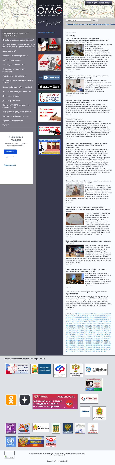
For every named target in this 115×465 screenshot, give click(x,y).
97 (66, 321)
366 (105, 349)
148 (110, 325)
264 (102, 338)
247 (102, 336)
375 (83, 351)
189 (83, 331)
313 (99, 344)
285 (70, 342)
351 (110, 347)
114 (110, 321)
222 (80, 334)
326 (88, 346)
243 (91, 336)
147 (107, 325)
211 (96, 332)
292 (88, 342)
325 (86, 346)
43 (101, 316)
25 (66, 316)
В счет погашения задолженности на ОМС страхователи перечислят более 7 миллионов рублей (86, 270)
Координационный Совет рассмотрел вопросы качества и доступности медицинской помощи (87, 77)
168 (72, 329)
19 (100, 314)
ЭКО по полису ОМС (11, 60)
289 (80, 342)
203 (75, 332)
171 (80, 329)
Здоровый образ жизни (12, 121)
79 (78, 319)
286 (72, 342)
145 (102, 325)
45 (105, 316)
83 (86, 319)
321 (75, 346)
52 (72, 317)
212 (99, 332)
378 (91, 351)
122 (85, 323)
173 (86, 329)
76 (72, 319)
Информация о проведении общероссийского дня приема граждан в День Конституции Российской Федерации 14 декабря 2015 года (87, 145)
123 (88, 323)
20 (102, 314)
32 (80, 316)
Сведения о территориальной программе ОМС (15, 34)
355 (75, 349)
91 (101, 319)
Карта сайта (109, 24)
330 (99, 346)
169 (75, 329)
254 (75, 338)
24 (110, 314)
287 (75, 342)
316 (107, 344)
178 (99, 329)
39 (93, 316)
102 (78, 321)
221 (78, 334)
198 (107, 331)
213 (102, 332)
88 (95, 319)
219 (72, 334)
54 (76, 317)
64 (95, 317)
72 (110, 317)
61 (89, 317)
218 (70, 334)
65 (97, 317)
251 (67, 338)
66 (99, 317)
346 (96, 347)
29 (74, 316)
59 (86, 317)
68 (103, 317)
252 (70, 338)
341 (83, 347)
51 (70, 317)
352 (67, 349)
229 (99, 334)
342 (86, 347)
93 (105, 319)
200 (67, 332)
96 (110, 319)
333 (107, 346)
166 (67, 329)
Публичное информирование (15, 116)
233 (110, 334)
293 (91, 342)
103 (81, 321)
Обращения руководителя (46, 32)
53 (74, 317)
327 (91, 346)
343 (88, 347)
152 (75, 327)
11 (85, 314)
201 (70, 332)
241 (86, 336)
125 (93, 323)
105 (86, 321)
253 (72, 338)
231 (105, 334)
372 (75, 351)
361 (91, 349)
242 (88, 336)
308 (86, 344)
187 (78, 331)
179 (102, 329)
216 (110, 332)
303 (72, 344)
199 (110, 331)
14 (91, 314)
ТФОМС (5, 125)
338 (75, 347)
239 (80, 336)
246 (99, 336)
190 (86, 331)
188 (80, 331)
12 (87, 314)
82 (84, 319)
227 (94, 334)
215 (107, 332)
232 (107, 334)
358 (83, 349)
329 (96, 346)
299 (107, 342)
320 (72, 346)
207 (86, 332)
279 (96, 340)
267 (110, 338)
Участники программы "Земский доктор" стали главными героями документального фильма (87, 101)
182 (110, 329)
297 (102, 342)
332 (105, 346)
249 (107, 336)
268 (67, 340)
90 (99, 319)
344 (91, 347)
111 (102, 321)
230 (102, 334)
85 (89, 319)
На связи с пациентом (74, 119)
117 (72, 323)
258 (86, 338)
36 (87, 316)
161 (99, 327)
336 (70, 347)
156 (86, 327)
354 (72, 349)
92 (103, 319)
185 (72, 331)
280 (99, 340)
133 (70, 325)
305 (78, 344)
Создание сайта (52, 461)
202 (72, 332)
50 (68, 317)
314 (102, 344)
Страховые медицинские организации (13, 70)
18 (98, 314)
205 (80, 332)
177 (96, 329)
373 (78, 351)
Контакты (84, 24)
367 (107, 349)
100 (73, 321)
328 (94, 346)
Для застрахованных (11, 101)
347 (99, 347)
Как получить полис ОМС (13, 65)
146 (105, 325)
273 (80, 340)
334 (110, 346)
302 (70, 344)
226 (91, 334)
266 (107, 338)
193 (94, 331)
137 (80, 325)
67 (101, 317)
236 (72, 336)
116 (69, 323)
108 (94, 321)
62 (91, 317)
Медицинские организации (14, 76)
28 (72, 316)
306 (80, 344)
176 (94, 329)
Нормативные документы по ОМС (17, 92)
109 (97, 321)
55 (78, 317)
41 (97, 316)
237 (75, 336)
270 (72, 340)
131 (109, 323)
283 (108, 340)
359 (86, 349)
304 (75, 344)
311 (94, 344)
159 (94, 327)
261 (94, 338)
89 (97, 319)
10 (83, 314)
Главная (69, 24)
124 (91, 323)
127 (99, 323)
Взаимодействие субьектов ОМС (17, 87)
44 (103, 316)
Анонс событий (9, 51)
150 (70, 327)
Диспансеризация (96, 24)
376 (86, 351)
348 (102, 347)
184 (70, 331)
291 (86, 342)
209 (91, 332)
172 (83, 329)
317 (110, 344)
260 (91, 338)
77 (74, 319)
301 (67, 344)
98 (68, 321)
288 (78, 342)
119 (77, 323)
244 (94, 336)
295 (96, 342)
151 (72, 327)
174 (88, 329)
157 (88, 327)
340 (80, 347)
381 (99, 351)
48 (110, 316)
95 (108, 319)
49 (66, 317)
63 (93, 317)
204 (78, 332)
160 (96, 327)
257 (83, 338)
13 (89, 314)
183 (67, 331)
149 (67, 327)
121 (82, 323)
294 (94, 342)
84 (87, 319)
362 (94, 349)
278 (94, 340)
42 (99, 316)
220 (75, 334)
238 (78, 336)
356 (78, 349)
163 (105, 327)
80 (80, 319)
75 (70, 319)
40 (95, 316)
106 (89, 321)
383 (105, 351)
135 (75, 325)
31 (78, 316)
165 (110, 327)
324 (83, 346)
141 (91, 325)
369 (67, 351)
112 (105, 321)
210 (94, 332)
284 (67, 342)
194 (96, 331)
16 (95, 314)
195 (99, 331)
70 (106, 317)
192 (91, 331)
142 (94, 325)
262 (96, 338)
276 (88, 340)
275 (86, 340)
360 (88, 349)
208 (88, 332)
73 (66, 319)
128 (101, 323)
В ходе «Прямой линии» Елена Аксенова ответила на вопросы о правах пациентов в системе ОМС (89, 182)
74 (68, 319)
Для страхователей (11, 96)
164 (107, 327)
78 (76, 319)
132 (67, 325)
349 (105, 347)
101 (75, 321)
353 (70, 349)
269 (70, 340)
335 (67, 347)
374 (80, 351)
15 (93, 314)
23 (108, 314)
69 (105, 317)
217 (67, 334)
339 (78, 347)
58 (84, 317)
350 (107, 347)
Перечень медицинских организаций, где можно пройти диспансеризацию (18, 45)
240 (83, 336)
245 (96, 336)
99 (70, 321)
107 (91, 321)
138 (83, 325)
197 (105, 331)
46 (106, 316)
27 (70, 316)
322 (78, 346)
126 (96, 323)
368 (110, 349)
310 (91, 344)
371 (72, 351)
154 (80, 327)
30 (76, 316)
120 (80, 323)
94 (106, 319)
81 (82, 319)
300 (110, 342)
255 (78, 338)
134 (72, 325)
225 (88, 334)
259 (88, 338)
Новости (76, 24)
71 (108, 317)
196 (102, 331)
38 (91, 316)
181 (107, 329)
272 (78, 340)
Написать (10, 152)
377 (88, 351)
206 (83, 332)
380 (96, 351)
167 (70, 329)
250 (110, 336)
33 (82, 316)
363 (96, 349)
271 (75, 340)
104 (83, 321)
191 (88, 331)
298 (105, 342)
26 (68, 316)
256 (80, 338)
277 (91, 340)
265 (105, 338)
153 (78, 327)
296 (99, 342)
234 (67, 336)
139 (86, 325)
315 (104, 344)
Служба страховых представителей (18, 40)
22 (106, 314)
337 (72, 347)
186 (75, 331)
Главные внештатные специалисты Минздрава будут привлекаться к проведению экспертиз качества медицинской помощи (88, 209)
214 (104, 332)
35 (86, 316)
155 (83, 327)
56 (80, 317)
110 (100, 321)
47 (108, 316)
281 (102, 340)
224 (86, 334)
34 (84, 316)
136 (78, 325)
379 (94, 351)
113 (107, 321)
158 (91, 327)
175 (91, 329)
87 (93, 319)
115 (67, 323)
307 (83, 344)
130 (107, 323)
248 (105, 336)
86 (91, 319)
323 (80, 346)
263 (99, 338)
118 (75, 323)
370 (70, 351)
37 (89, 316)
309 (88, 344)
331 (102, 346)
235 (70, 336)
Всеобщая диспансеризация (15, 56)
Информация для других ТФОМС (17, 112)
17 (97, 314)
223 (83, 334)
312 (96, 344)
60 (87, 317)
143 (96, 325)
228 (96, 334)
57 (82, 317)
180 (105, 329)
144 (99, 325)
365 (102, 349)
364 (99, 349)
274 (83, 340)
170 (78, 329)
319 (70, 346)
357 (80, 349)
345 (94, 347)
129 (104, 323)
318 (67, 346)
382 (102, 351)
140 (88, 325)
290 (83, 342)
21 (104, 314)
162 (102, 327)
